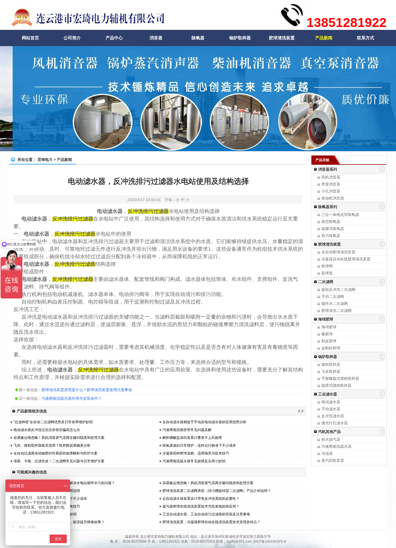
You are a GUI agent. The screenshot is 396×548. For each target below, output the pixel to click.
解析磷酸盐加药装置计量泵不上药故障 (192, 438)
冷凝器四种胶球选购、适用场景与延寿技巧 (195, 453)
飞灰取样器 (330, 371)
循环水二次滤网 (334, 303)
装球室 (327, 273)
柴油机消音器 (332, 198)
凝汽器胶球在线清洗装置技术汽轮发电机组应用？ (200, 506)
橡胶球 (327, 334)
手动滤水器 (330, 409)
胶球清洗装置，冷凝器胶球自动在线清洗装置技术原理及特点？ (211, 522)
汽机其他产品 (329, 431)
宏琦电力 (45, 159)
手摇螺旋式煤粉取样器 (340, 378)
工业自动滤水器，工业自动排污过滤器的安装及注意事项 (206, 514)
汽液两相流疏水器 (336, 446)
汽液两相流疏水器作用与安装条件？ (71, 398)
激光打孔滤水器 (334, 423)
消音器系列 (327, 169)
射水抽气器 (330, 439)
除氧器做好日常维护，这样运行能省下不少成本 (199, 445)
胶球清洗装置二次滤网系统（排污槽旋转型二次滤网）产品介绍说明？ (216, 491)
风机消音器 (330, 177)
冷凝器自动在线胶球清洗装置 (345, 259)
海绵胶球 (325, 319)
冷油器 (327, 453)
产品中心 (114, 38)
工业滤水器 (327, 394)
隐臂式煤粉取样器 (336, 385)
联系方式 (365, 38)
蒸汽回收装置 (332, 460)
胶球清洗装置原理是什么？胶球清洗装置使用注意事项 (86, 390)
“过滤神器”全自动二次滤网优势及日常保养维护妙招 (53, 422)
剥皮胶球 (328, 341)
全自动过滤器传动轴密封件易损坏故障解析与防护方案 (55, 453)
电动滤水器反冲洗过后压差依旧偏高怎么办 (46, 430)
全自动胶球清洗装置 (338, 252)
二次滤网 (325, 282)
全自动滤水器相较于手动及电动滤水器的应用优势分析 (204, 422)
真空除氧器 (330, 221)
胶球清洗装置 (282, 38)
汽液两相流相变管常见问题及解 (186, 430)
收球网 (327, 266)
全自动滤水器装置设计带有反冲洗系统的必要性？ (200, 499)
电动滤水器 (330, 402)
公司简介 (72, 38)
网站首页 (30, 38)
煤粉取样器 (330, 364)
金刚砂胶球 (330, 348)
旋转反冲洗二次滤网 (338, 289)
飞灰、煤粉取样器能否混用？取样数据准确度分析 (52, 445)
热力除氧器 (330, 235)
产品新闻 (323, 38)
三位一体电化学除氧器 (340, 214)
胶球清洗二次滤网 (336, 310)
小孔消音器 (330, 191)
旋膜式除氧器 (332, 228)
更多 (301, 411)
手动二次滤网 (332, 296)
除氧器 (198, 38)
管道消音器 (330, 184)
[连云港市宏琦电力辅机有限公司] (87, 26)
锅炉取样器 (240, 38)
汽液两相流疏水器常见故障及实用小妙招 (193, 461)
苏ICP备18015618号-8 (269, 541)
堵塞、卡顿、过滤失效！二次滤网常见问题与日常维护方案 (59, 461)
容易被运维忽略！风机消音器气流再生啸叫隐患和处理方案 (59, 438)
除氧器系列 (327, 207)
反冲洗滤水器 (332, 416)
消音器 (156, 38)
